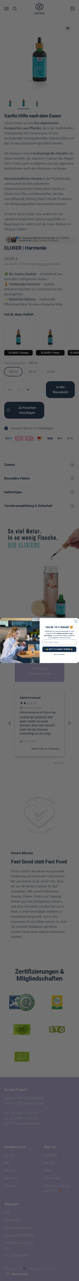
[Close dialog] (76, 621)
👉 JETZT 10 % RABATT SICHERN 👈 (59, 649)
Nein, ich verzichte (59, 654)
